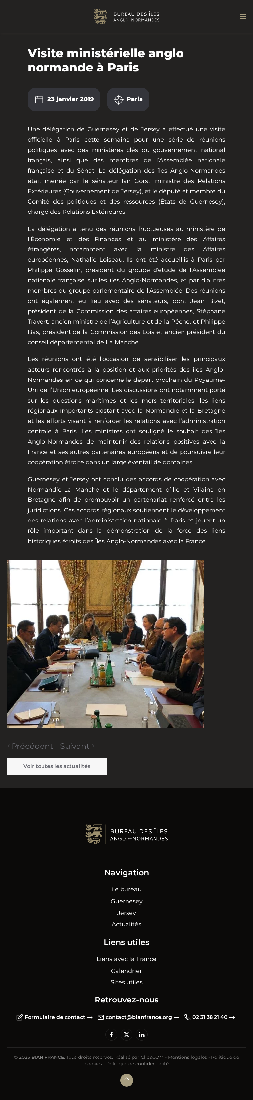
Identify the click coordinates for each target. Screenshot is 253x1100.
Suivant (75, 746)
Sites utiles (127, 982)
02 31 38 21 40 (210, 1017)
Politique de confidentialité (137, 1064)
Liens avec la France (126, 959)
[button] (243, 16)
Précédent (32, 746)
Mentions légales (187, 1057)
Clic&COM (152, 1057)
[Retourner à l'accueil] (126, 16)
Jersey (126, 913)
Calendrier (126, 970)
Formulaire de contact (55, 1017)
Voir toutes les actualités (56, 766)
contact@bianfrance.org (139, 1017)
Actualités (126, 924)
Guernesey (127, 901)
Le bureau (126, 889)
